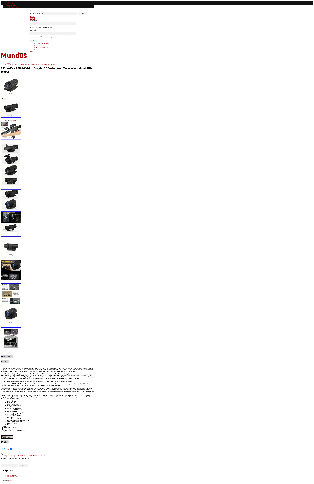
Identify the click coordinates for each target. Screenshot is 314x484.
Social (32, 17)
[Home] (14, 59)
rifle (39, 455)
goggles (15, 455)
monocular (29, 455)
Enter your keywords (36, 13)
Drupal (10, 480)
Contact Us (10, 4)
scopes (43, 455)
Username (33, 20)
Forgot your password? (44, 47)
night (6, 455)
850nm (3, 455)
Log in (32, 19)
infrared (23, 455)
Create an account (42, 43)
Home (8, 2)
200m (19, 455)
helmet (35, 455)
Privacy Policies (11, 5)
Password (33, 30)
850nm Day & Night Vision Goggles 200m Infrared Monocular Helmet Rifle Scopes (31, 64)
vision (10, 455)
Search (32, 10)
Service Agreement (12, 7)
